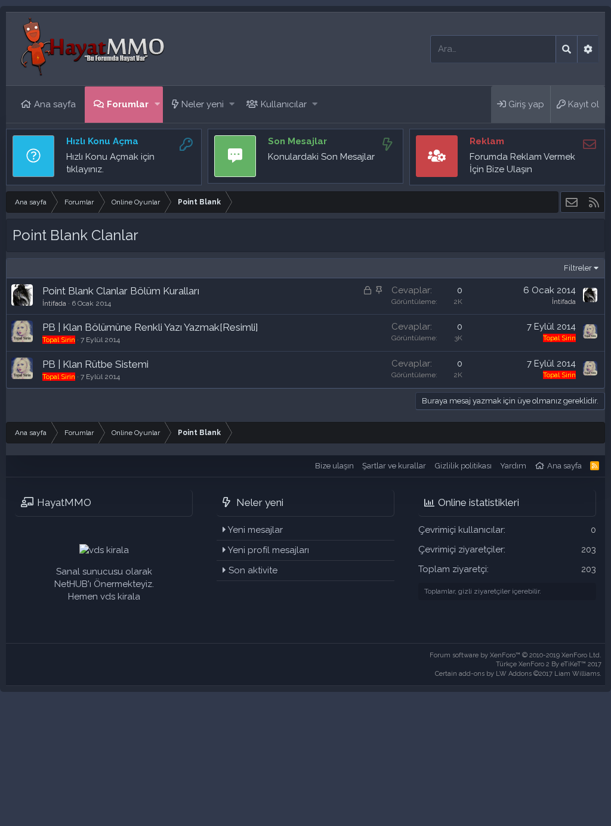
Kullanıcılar (284, 104)
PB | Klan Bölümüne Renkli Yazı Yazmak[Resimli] (150, 327)
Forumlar (128, 104)
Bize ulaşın (334, 465)
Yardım (513, 465)
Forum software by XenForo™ (515, 655)
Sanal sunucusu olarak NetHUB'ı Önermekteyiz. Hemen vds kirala (104, 584)
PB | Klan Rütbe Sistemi (95, 364)
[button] (157, 104)
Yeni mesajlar (255, 529)
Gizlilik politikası (463, 465)
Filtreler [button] (578, 267)
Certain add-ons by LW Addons (518, 674)
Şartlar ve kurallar (394, 465)
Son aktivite (253, 570)
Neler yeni (202, 104)
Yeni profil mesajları (268, 550)
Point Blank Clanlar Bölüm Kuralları (120, 291)
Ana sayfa (55, 104)
